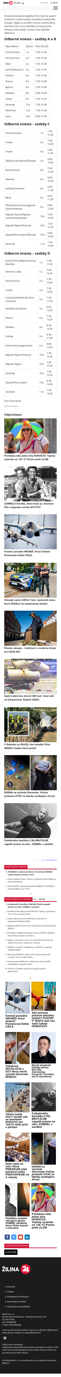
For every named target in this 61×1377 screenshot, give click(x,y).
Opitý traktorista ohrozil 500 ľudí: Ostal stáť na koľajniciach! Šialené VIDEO (27, 920)
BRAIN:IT (6, 1363)
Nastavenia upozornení (18, 1306)
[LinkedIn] (27, 1237)
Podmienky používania (18, 1296)
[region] (23, 3)
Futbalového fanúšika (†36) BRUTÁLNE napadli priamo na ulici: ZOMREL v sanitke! (29, 905)
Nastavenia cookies (16, 1301)
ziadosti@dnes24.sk (32, 1332)
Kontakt (11, 1286)
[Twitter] (14, 1237)
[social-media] (4, 1338)
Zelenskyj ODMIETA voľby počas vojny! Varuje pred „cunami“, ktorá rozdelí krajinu (29, 955)
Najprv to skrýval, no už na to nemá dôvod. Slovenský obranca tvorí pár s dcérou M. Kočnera (30, 941)
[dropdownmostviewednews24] (30, 978)
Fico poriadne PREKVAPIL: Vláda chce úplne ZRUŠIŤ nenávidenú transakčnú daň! (29, 962)
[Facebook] (7, 1237)
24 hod (42, 899)
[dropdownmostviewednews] (30, 894)
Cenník (10, 1291)
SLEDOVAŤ (10, 1252)
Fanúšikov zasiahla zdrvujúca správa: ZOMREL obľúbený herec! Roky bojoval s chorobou (31, 934)
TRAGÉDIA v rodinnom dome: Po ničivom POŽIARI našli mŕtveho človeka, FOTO (30, 873)
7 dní (34, 899)
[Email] (20, 1237)
